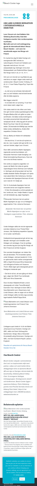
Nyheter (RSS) (8, 484)
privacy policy (20, 475)
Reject (22, 479)
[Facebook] (28, 14)
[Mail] (28, 17)
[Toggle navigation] (32, 4)
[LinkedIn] (24, 17)
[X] (24, 14)
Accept (15, 479)
